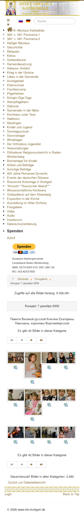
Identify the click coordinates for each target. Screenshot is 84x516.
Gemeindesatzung (19, 64)
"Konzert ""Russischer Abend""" (28, 186)
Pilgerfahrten (15, 93)
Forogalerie (14, 207)
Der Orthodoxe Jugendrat (24, 144)
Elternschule (15, 85)
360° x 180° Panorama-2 (23, 38)
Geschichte (14, 47)
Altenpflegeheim (18, 102)
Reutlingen (14, 123)
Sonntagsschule (18, 131)
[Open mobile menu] (8, 20)
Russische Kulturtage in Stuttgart (29, 181)
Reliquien (13, 51)
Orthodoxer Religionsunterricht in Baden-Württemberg (34, 154)
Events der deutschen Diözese (28, 177)
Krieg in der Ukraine (20, 72)
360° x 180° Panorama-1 (23, 34)
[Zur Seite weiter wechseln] (32, 340)
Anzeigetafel (15, 81)
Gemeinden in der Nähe (23, 110)
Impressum (14, 219)
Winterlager (14, 139)
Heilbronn (13, 118)
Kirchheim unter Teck (21, 114)
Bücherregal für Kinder (22, 160)
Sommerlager (16, 135)
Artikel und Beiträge (20, 165)
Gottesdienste (16, 59)
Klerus (11, 55)
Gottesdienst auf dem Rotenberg (29, 194)
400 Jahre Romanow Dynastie (27, 173)
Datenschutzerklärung (21, 224)
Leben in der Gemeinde (22, 76)
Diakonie (13, 106)
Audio (11, 215)
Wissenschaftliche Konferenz (26, 190)
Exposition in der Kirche (23, 198)
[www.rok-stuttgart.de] (42, 8)
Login (8, 494)
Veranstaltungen (18, 148)
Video (11, 211)
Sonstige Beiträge (19, 169)
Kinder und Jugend (19, 127)
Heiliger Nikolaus (18, 43)
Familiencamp (16, 89)
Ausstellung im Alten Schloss (27, 203)
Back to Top (71, 494)
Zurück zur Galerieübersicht (27, 482)
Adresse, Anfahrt (18, 68)
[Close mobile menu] (8, 24)
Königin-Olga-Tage (19, 97)
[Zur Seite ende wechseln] (42, 340)
